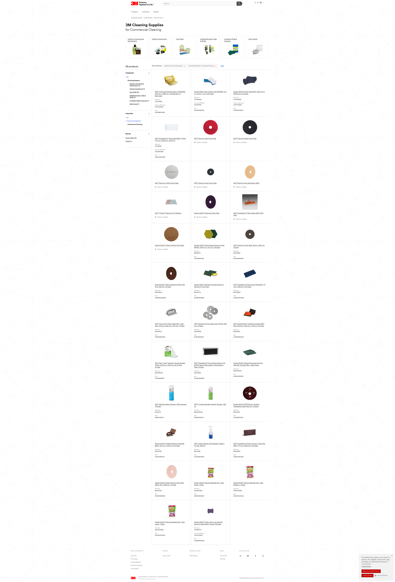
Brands (156, 12)
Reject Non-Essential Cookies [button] (371, 571)
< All (126, 77)
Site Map (222, 559)
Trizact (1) (128, 141)
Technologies (134, 568)
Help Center (223, 555)
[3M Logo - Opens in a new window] (142, 4)
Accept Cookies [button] (367, 575)
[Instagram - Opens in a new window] (262, 555)
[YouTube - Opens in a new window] (247, 555)
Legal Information (143, 576)
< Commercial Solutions (133, 121)
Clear (222, 66)
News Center (166, 555)
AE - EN (257, 2)
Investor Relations (136, 562)
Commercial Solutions (173, 66)
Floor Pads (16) (134, 92)
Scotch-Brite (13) (131, 138)
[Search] (239, 4)
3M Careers (134, 559)
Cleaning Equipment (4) (137, 89)
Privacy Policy (152, 576)
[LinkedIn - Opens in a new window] (240, 555)
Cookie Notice (366, 566)
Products (134, 12)
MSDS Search (193, 555)
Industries (145, 12)
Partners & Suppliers (137, 565)
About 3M (134, 555)
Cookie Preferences (163, 576)
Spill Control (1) (134, 104)
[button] (381, 575)
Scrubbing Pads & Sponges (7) (139, 101)
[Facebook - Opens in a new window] (255, 555)
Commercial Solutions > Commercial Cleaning (201, 66)
